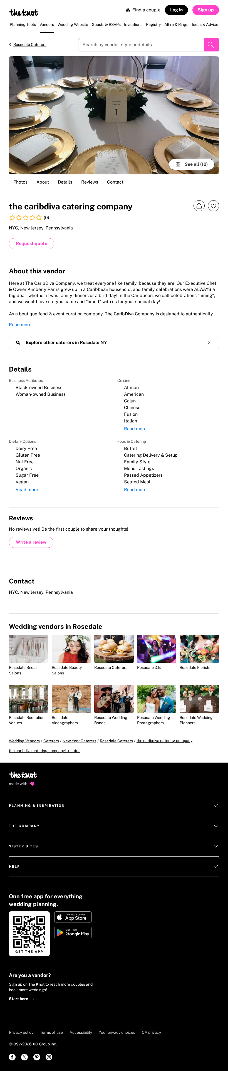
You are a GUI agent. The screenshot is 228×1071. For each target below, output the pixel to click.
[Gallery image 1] (114, 115)
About (42, 182)
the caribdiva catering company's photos (44, 750)
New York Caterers (79, 741)
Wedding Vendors (24, 741)
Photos (20, 182)
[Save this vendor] (213, 205)
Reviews (89, 182)
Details (65, 182)
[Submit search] (211, 44)
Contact (115, 182)
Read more (20, 324)
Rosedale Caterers (29, 44)
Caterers (51, 741)
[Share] (199, 206)
